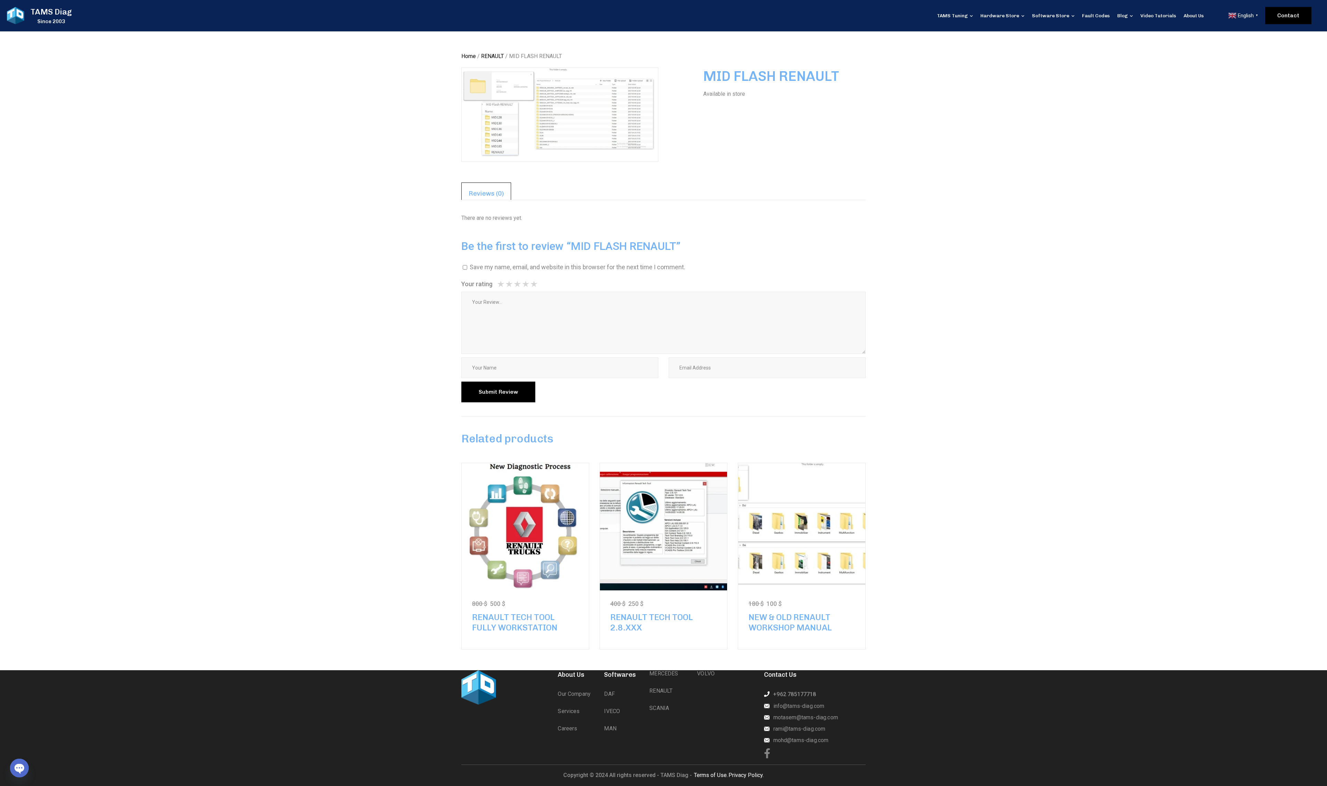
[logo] (15, 15)
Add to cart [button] (525, 526)
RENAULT (492, 56)
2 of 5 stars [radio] (505, 284)
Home (468, 56)
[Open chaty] (19, 768)
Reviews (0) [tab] (486, 193)
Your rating (476, 284)
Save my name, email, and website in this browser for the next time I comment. (577, 267)
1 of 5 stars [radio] (501, 284)
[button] (641, 84)
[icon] (767, 753)
